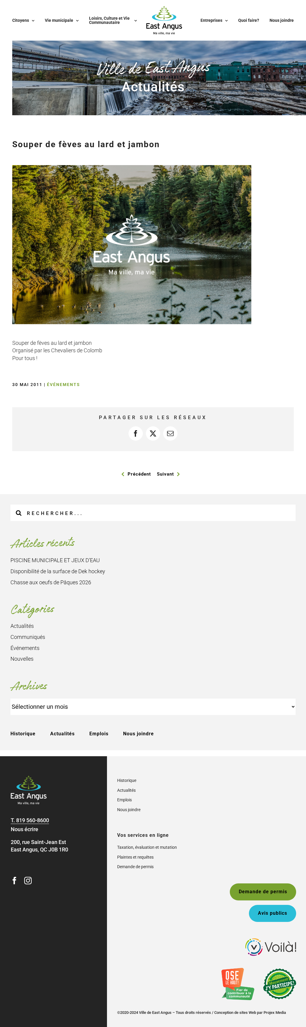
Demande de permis (135, 866)
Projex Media (275, 1012)
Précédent (139, 474)
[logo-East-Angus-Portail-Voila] (270, 941)
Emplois (98, 734)
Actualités (22, 626)
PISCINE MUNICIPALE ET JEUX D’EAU (55, 560)
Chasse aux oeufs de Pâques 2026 (50, 582)
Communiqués (27, 637)
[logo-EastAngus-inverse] (29, 778)
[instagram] (28, 880)
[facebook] (14, 880)
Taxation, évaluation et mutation (147, 847)
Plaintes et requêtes (135, 857)
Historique (23, 734)
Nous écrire (24, 829)
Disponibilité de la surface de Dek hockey (57, 571)
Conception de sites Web (235, 1012)
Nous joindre (138, 734)
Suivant (165, 474)
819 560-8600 (32, 820)
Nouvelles (21, 659)
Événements (63, 384)
